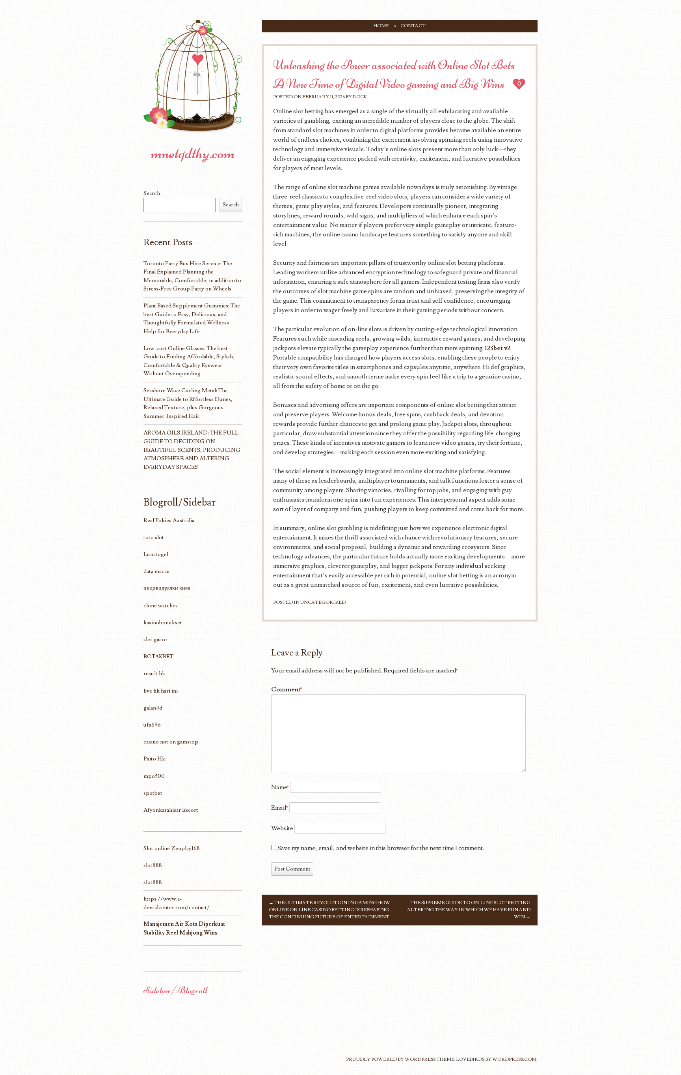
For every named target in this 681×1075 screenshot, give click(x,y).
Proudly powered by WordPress (390, 1059)
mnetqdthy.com (193, 153)
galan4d (152, 708)
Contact (413, 26)
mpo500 (154, 776)
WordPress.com (514, 1059)
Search (151, 193)
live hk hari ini (160, 691)
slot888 (152, 865)
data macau (156, 571)
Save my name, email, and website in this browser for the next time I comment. (380, 848)
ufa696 (152, 725)
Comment (286, 689)
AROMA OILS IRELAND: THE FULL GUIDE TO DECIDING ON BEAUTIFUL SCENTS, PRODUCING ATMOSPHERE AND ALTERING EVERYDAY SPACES (191, 449)
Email (279, 808)
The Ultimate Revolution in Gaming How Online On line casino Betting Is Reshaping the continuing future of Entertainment (329, 910)
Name (280, 787)
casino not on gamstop (170, 741)
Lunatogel (155, 554)
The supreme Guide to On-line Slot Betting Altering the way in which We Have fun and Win (468, 910)
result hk (154, 673)
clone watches (160, 605)
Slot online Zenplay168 (171, 848)
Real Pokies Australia (168, 520)
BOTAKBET (158, 656)
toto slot (153, 537)
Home (381, 26)
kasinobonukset (162, 622)
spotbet (152, 793)
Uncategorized (323, 602)
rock (360, 97)
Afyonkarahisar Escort (170, 810)
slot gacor (155, 639)
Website (282, 828)
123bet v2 (497, 348)
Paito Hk (154, 758)
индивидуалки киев (166, 588)
